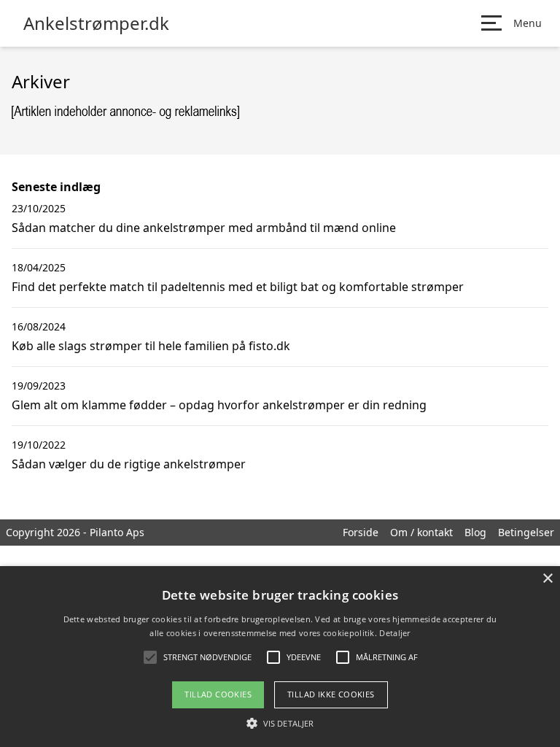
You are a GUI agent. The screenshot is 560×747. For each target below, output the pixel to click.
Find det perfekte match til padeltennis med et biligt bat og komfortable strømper (238, 287)
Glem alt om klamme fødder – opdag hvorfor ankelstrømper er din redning (219, 405)
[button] (280, 723)
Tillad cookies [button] (218, 694)
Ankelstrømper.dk (96, 23)
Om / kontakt (421, 532)
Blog (475, 532)
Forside (360, 532)
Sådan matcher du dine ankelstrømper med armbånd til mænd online (204, 228)
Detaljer (394, 632)
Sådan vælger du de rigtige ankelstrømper (129, 464)
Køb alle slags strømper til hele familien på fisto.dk (151, 346)
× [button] (547, 578)
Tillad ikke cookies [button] (331, 694)
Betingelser (526, 532)
